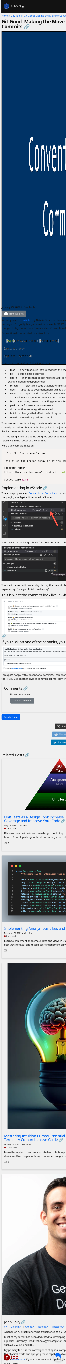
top (15, 1357)
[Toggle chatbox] (58, 1356)
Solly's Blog (17, 6)
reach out (17, 1359)
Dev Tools (16, 15)
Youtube (42, 1326)
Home (5, 15)
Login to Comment (22, 700)
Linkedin (15, 1326)
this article (24, 320)
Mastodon (57, 1326)
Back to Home (11, 717)
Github (28, 1326)
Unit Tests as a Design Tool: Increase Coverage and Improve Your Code (34, 818)
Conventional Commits (42, 493)
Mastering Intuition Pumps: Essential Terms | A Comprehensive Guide (34, 1137)
